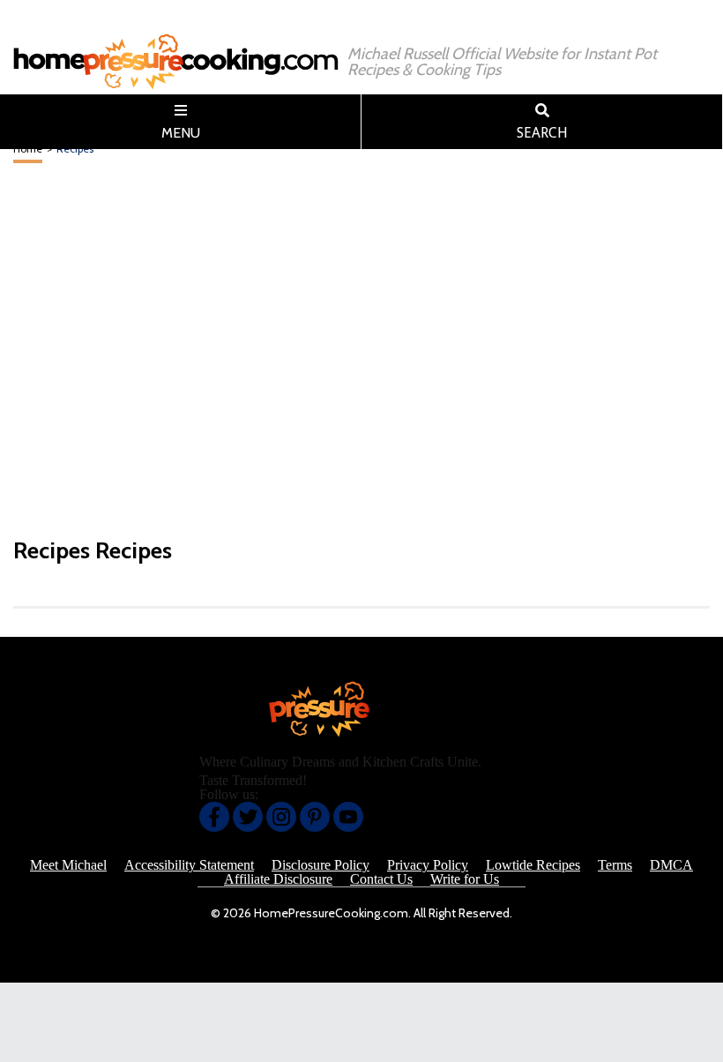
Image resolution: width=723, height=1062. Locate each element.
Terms (615, 865)
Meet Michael (68, 865)
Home (27, 148)
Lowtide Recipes (533, 865)
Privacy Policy (427, 865)
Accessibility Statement (189, 865)
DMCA (671, 865)
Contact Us (381, 879)
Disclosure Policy (320, 865)
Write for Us (464, 879)
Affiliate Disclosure (278, 879)
